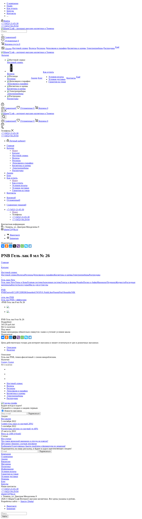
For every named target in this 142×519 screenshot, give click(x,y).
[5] (15, 317)
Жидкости (120, 282)
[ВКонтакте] (2, 246)
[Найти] (2, 34)
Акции (4, 459)
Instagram (14, 238)
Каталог (16, 153)
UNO (37, 292)
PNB (3, 292)
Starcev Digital (27, 501)
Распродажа (94, 275)
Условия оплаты (8, 471)
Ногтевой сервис (9, 275)
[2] (6, 317)
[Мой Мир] (10, 246)
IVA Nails (44, 292)
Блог (3, 481)
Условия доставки (9, 476)
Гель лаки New (8, 282)
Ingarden (31, 292)
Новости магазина (13, 411)
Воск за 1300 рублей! (11, 433)
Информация (7, 469)
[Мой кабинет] (2, 105)
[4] (12, 317)
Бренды (4, 484)
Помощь (5, 479)
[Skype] (26, 246)
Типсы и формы (68, 282)
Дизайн (79, 282)
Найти (4, 516)
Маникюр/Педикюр (106, 282)
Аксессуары (23, 285)
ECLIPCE (16, 292)
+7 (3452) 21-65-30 (9, 23)
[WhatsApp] (22, 246)
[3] (9, 317)
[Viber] (18, 246)
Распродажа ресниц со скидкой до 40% (19, 428)
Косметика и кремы (63, 275)
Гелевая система (34, 282)
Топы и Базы (21, 282)
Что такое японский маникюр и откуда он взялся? (24, 441)
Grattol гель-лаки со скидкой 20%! (17, 424)
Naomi (56, 292)
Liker (50, 292)
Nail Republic (65, 292)
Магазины (6, 464)
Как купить (17, 183)
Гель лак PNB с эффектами (13, 300)
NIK (73, 292)
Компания (6, 454)
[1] (3, 317)
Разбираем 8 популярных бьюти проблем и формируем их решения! (33, 446)
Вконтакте (15, 235)
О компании (7, 456)
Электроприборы (81, 275)
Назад (15, 150)
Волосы (21, 275)
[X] (14, 246)
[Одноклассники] (6, 246)
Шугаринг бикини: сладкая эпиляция (19, 443)
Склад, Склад (7, 362)
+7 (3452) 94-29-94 (9, 26)
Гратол (9, 292)
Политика (6, 466)
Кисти (14, 285)
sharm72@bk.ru (11, 229)
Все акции (6, 419)
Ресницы (29, 275)
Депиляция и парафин (43, 275)
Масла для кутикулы (38, 285)
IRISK (24, 292)
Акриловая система (51, 282)
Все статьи (6, 438)
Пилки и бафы (90, 282)
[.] (8, 307)
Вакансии (5, 461)
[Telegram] (30, 246)
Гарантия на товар (9, 474)
